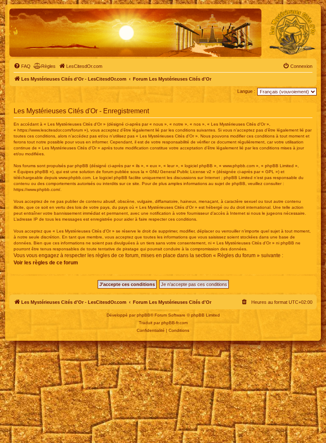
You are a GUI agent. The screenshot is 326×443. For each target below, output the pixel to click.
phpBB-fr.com (174, 322)
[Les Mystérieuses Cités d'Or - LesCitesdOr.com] (292, 32)
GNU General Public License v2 (180, 171)
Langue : (246, 91)
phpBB (143, 315)
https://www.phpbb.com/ (37, 189)
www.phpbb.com (74, 177)
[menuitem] (22, 66)
